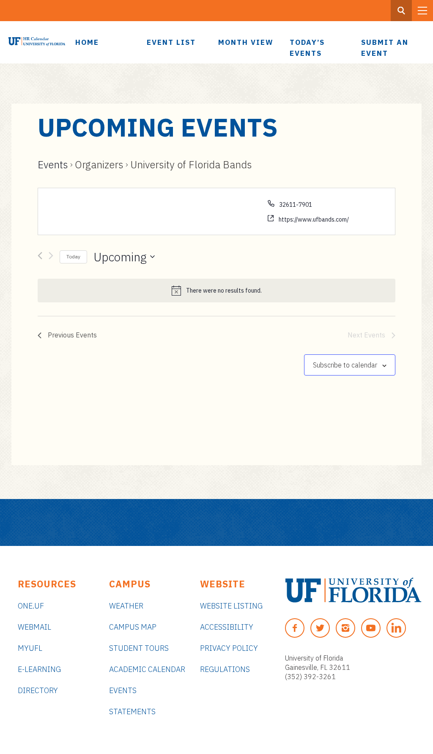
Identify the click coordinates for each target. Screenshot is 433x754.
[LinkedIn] (396, 628)
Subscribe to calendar (345, 365)
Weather (126, 606)
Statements (132, 711)
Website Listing (231, 606)
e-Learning (39, 669)
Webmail (34, 627)
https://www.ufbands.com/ (314, 219)
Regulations (225, 669)
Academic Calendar (147, 669)
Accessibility (226, 627)
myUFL (30, 648)
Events (53, 164)
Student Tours (139, 648)
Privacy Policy (229, 648)
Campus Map (132, 627)
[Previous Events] (40, 257)
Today (73, 256)
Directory (38, 690)
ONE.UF (31, 606)
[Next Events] (51, 257)
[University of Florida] (353, 590)
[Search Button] (401, 10)
